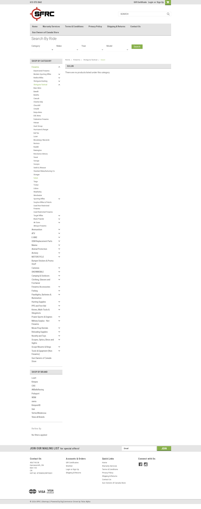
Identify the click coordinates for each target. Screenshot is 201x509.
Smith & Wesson (40, 168)
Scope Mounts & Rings (41, 347)
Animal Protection (39, 249)
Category (35, 46)
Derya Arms (38, 112)
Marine (34, 245)
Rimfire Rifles (38, 78)
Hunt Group (38, 126)
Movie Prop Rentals (40, 328)
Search (137, 46)
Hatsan (36, 122)
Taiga (36, 181)
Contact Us (135, 26)
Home (35, 26)
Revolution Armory (41, 154)
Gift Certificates (72, 463)
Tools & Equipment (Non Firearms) (42, 353)
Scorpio (37, 164)
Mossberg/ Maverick (41, 140)
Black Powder (39, 219)
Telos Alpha (85, 502)
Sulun (36, 178)
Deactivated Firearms (41, 71)
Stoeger (37, 174)
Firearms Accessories (41, 286)
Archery (35, 253)
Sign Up (160, 2)
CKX (33, 385)
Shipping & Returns (116, 26)
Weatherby (37, 192)
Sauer (36, 157)
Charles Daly (38, 102)
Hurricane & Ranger (41, 129)
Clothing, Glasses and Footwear (41, 281)
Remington (38, 150)
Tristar (36, 185)
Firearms (35, 67)
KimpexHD (36, 405)
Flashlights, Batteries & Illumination (41, 296)
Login (150, 2)
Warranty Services (51, 26)
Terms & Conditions (74, 26)
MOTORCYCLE (38, 256)
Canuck (36, 98)
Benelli (36, 91)
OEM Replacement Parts (42, 241)
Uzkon (36, 188)
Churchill (37, 105)
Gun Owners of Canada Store (45, 32)
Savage (36, 161)
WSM (34, 397)
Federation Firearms (41, 119)
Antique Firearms (40, 226)
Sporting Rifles (39, 199)
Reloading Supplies (40, 332)
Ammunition (37, 229)
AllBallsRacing (38, 389)
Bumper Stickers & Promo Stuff (43, 262)
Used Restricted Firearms (43, 212)
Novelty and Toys (39, 336)
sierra (34, 401)
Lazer (36, 136)
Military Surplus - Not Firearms (40, 323)
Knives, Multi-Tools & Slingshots (41, 311)
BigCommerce (66, 502)
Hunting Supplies (39, 302)
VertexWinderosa (39, 413)
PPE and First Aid (39, 305)
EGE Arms (37, 116)
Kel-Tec (36, 133)
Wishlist (69, 466)
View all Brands (38, 417)
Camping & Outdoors (40, 275)
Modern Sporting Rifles (42, 74)
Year (84, 46)
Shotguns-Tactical (40, 84)
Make (59, 46)
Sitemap (45, 502)
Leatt (34, 378)
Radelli (36, 147)
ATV (33, 233)
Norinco (37, 143)
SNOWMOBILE (38, 271)
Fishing (35, 290)
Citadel (36, 109)
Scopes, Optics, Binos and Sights (43, 341)
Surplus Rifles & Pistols (43, 202)
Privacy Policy (95, 26)
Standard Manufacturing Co (44, 171)
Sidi (33, 409)
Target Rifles (38, 215)
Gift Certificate (140, 2)
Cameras (35, 268)
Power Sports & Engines (42, 317)
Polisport (35, 393)
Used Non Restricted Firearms (41, 207)
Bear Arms (37, 88)
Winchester (38, 195)
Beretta (36, 95)
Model (109, 46)
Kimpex (35, 381)
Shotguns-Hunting (40, 81)
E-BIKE (34, 237)
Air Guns (37, 222)
